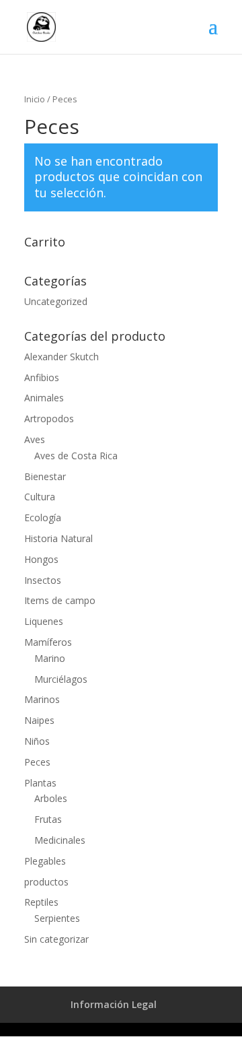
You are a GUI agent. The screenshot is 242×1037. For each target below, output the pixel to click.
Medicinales (59, 840)
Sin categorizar (56, 939)
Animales (44, 397)
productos (46, 881)
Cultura (39, 496)
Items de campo (59, 600)
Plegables (45, 861)
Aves (34, 439)
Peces (37, 762)
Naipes (39, 720)
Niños (37, 741)
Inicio (34, 99)
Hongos (41, 559)
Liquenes (43, 621)
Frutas (48, 819)
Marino (49, 658)
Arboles (50, 798)
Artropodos (49, 418)
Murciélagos (60, 679)
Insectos (42, 580)
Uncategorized (55, 301)
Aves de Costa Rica (76, 455)
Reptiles (41, 902)
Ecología (42, 517)
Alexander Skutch (61, 356)
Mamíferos (48, 642)
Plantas (40, 782)
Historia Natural (58, 538)
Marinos (42, 699)
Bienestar (45, 476)
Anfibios (41, 377)
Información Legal (114, 1004)
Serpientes (57, 918)
